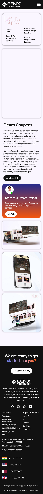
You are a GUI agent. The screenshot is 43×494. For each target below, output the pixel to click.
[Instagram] (18, 406)
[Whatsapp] (24, 406)
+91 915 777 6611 (15, 458)
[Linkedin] (30, 406)
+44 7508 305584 (16, 478)
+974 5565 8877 (15, 471)
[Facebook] (12, 406)
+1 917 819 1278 (15, 465)
